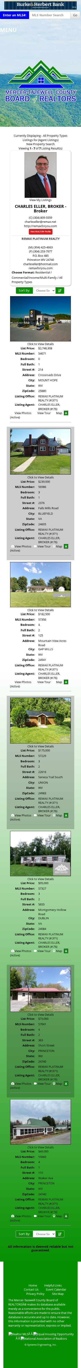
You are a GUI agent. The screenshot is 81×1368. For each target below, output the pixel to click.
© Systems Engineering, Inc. (40, 1344)
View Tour (44, 413)
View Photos (22, 413)
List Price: (28, 348)
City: (31, 380)
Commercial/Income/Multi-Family (34, 278)
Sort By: (24, 290)
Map (59, 413)
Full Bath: (28, 364)
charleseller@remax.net (40, 222)
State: (30, 386)
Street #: (28, 369)
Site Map (58, 1294)
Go (75, 15)
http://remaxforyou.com (40, 226)
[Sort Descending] (59, 290)
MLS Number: (25, 353)
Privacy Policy (35, 1294)
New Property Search (40, 144)
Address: (28, 375)
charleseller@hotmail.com (40, 264)
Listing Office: (25, 396)
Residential (42, 272)
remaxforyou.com (41, 268)
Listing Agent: (25, 405)
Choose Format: (23, 272)
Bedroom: (27, 359)
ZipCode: (28, 391)
